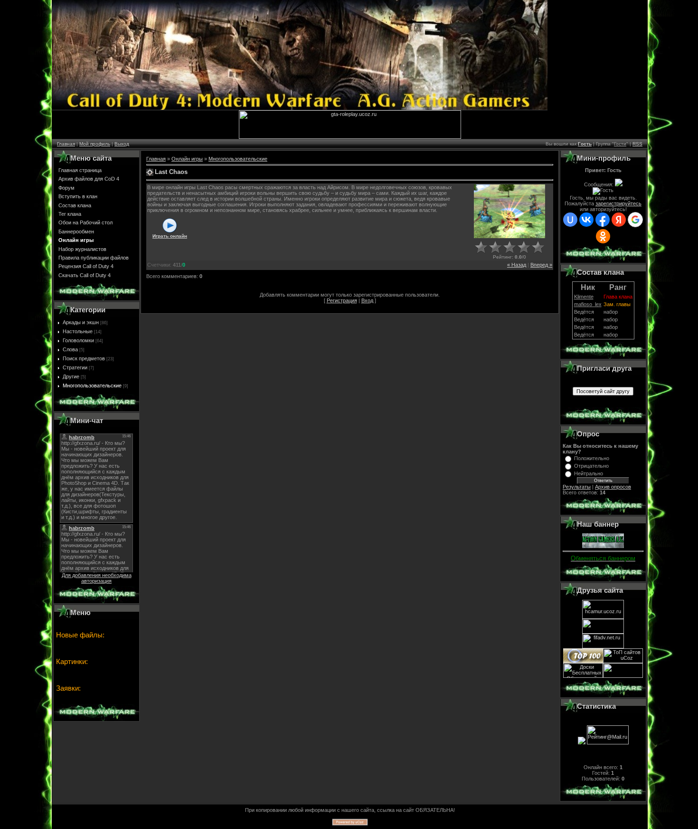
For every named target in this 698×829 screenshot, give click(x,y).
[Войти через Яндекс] (619, 219)
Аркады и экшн (81, 322)
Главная (66, 143)
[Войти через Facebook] (602, 219)
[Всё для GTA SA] (350, 137)
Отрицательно (591, 466)
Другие (71, 376)
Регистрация (342, 300)
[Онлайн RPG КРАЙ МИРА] (603, 632)
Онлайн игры (187, 159)
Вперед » (541, 265)
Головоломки (78, 340)
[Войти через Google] (635, 219)
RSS (637, 143)
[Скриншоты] (509, 211)
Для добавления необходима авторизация (97, 578)
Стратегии (75, 367)
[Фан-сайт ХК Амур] (603, 617)
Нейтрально (588, 473)
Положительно (591, 458)
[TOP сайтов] (583, 661)
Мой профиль (94, 143)
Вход (367, 300)
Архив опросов (613, 487)
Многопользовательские (92, 385)
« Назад (516, 265)
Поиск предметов (84, 358)
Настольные (78, 331)
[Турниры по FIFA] (603, 646)
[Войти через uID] (570, 219)
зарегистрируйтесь (618, 203)
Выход (121, 143)
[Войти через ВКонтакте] (586, 219)
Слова (70, 349)
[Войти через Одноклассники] (603, 236)
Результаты (577, 487)
